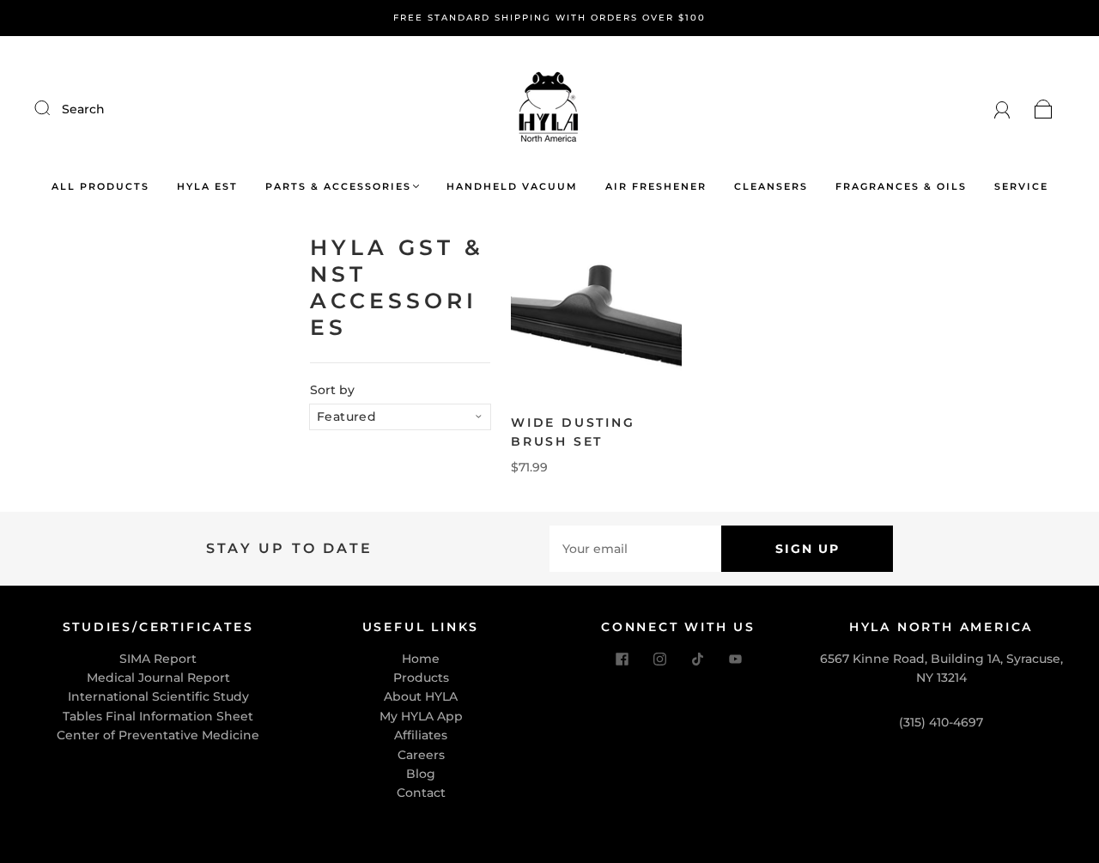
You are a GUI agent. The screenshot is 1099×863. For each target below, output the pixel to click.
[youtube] (735, 659)
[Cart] (1044, 109)
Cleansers (771, 186)
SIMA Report (158, 658)
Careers (421, 755)
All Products (100, 186)
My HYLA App (421, 716)
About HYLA (421, 696)
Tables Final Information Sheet (158, 716)
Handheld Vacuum (512, 186)
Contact (421, 792)
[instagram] (659, 659)
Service (1021, 186)
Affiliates (420, 735)
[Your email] (635, 549)
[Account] (1002, 109)
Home (421, 658)
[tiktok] (697, 659)
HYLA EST (207, 186)
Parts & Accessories (338, 186)
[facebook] (622, 659)
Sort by (332, 390)
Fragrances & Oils (901, 186)
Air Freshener (656, 186)
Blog (420, 773)
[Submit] (53, 108)
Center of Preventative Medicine (158, 735)
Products (421, 677)
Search (83, 109)
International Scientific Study (158, 696)
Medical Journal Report (158, 677)
